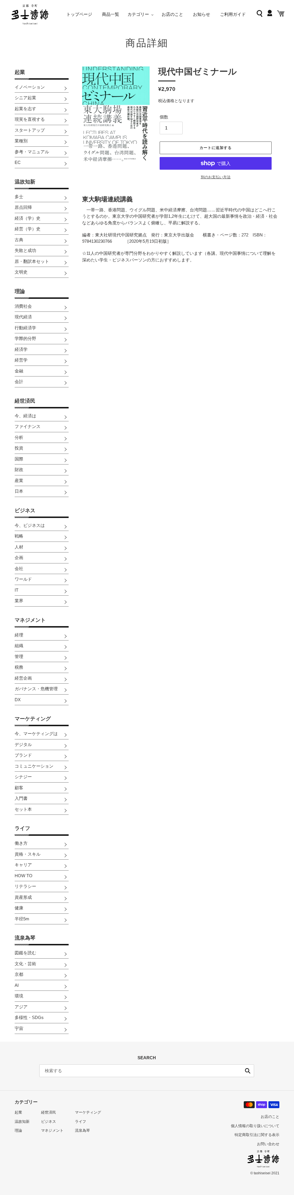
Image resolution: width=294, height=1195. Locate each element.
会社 (19, 568)
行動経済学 (25, 327)
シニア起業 (25, 97)
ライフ (22, 828)
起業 (20, 72)
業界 (19, 600)
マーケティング (33, 719)
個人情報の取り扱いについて (255, 1126)
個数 (164, 116)
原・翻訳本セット (32, 261)
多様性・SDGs (29, 1017)
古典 (19, 239)
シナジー (23, 776)
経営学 (21, 359)
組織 (19, 645)
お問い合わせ (268, 1144)
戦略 (19, 536)
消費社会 (23, 306)
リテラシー (25, 886)
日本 (19, 491)
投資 (19, 448)
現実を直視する (30, 119)
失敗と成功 (25, 250)
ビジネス (25, 510)
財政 (19, 469)
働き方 (21, 843)
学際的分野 (25, 338)
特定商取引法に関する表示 (257, 1135)
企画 (19, 557)
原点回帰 (23, 207)
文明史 (21, 271)
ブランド (23, 755)
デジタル (23, 744)
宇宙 (19, 1028)
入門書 (21, 798)
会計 (19, 381)
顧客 (19, 787)
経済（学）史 (27, 218)
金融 (19, 370)
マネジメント (30, 620)
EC (18, 162)
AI (17, 985)
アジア (21, 1006)
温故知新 (25, 182)
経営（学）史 (27, 228)
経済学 (21, 349)
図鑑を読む (25, 952)
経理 (19, 634)
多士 (19, 196)
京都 (19, 974)
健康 (19, 907)
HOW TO (23, 875)
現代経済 (23, 316)
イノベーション (30, 87)
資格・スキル (27, 854)
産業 (19, 480)
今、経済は (25, 415)
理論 (20, 291)
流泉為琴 (25, 938)
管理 (19, 656)
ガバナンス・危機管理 (36, 688)
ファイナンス (27, 426)
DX (18, 699)
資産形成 (23, 897)
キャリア (23, 864)
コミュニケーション (34, 766)
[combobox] (146, 1070)
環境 (19, 995)
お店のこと (270, 1116)
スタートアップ (30, 130)
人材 (19, 546)
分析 (19, 437)
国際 (19, 458)
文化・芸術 (25, 963)
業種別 (21, 140)
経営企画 (23, 678)
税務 (19, 667)
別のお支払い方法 (216, 177)
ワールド (23, 579)
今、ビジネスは (30, 525)
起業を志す (25, 108)
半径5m (22, 918)
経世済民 (25, 401)
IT (16, 590)
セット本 (23, 809)
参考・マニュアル (32, 151)
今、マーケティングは (36, 733)
